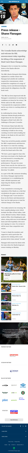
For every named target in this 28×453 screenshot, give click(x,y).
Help (9, 444)
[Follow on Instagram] (25, 426)
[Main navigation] (2, 1)
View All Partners (14, 419)
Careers (5, 444)
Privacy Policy (17, 441)
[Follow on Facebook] (20, 426)
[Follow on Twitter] (23, 426)
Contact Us (13, 444)
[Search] (26, 1)
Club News (4, 26)
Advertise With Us (20, 444)
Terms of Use (10, 441)
